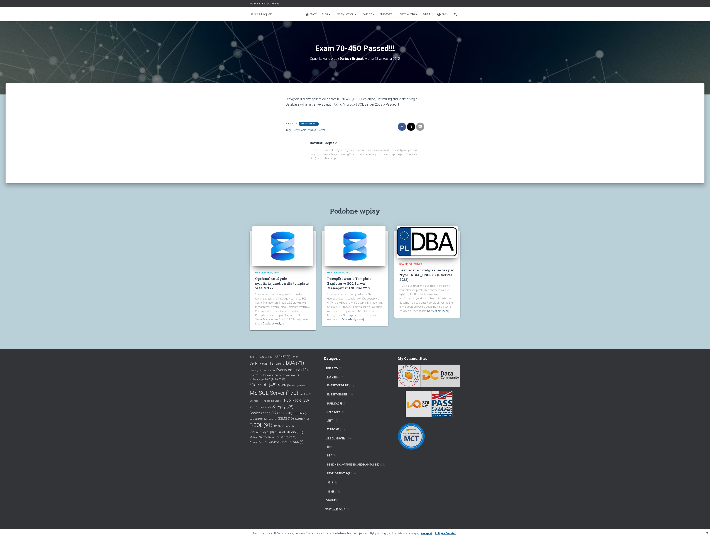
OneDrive (306, 394)
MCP (269, 379)
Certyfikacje (299, 129)
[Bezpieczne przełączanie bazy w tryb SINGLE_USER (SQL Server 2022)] (427, 241)
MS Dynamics (300, 386)
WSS (298, 442)
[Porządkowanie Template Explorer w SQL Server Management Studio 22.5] (355, 245)
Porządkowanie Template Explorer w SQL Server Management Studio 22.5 (349, 283)
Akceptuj (426, 533)
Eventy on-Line (292, 370)
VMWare (256, 437)
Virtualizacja (289, 426)
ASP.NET (282, 356)
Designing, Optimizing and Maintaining (353, 464)
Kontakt (266, 3)
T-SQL (261, 425)
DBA (401, 264)
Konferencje (257, 379)
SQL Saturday (258, 418)
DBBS (444, 14)
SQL (285, 413)
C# (295, 357)
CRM (280, 363)
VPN (267, 437)
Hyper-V (256, 375)
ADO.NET (266, 356)
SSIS (272, 418)
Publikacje (296, 400)
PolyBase (277, 401)
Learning (367, 14)
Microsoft (386, 14)
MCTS (280, 379)
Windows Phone (259, 442)
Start (313, 14)
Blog (325, 14)
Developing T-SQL (338, 473)
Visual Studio (289, 432)
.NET (330, 420)
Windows (288, 437)
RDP (253, 407)
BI (328, 446)
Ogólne (330, 500)
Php (266, 401)
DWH (254, 370)
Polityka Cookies (445, 533)
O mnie (275, 3)
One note (255, 401)
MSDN (284, 385)
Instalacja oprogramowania (281, 374)
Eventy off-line (338, 385)
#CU (254, 357)
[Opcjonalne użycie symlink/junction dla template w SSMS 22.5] (282, 245)
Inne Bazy (331, 368)
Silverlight (264, 407)
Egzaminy (267, 370)
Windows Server (280, 441)
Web (276, 437)
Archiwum (255, 3)
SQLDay (301, 413)
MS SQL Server (345, 14)
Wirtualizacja (408, 14)
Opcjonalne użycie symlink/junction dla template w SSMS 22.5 (282, 283)
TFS (277, 426)
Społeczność (264, 413)
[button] (329, 14)
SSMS (276, 272)
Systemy (302, 418)
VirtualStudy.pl (262, 432)
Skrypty (282, 406)
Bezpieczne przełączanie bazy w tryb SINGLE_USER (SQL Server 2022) (426, 275)
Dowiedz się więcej (273, 323)
